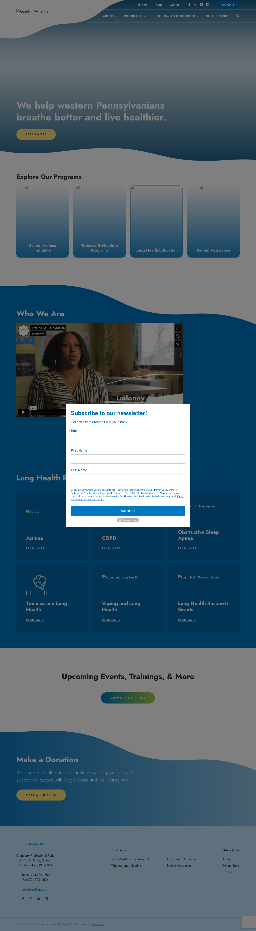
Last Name (79, 470)
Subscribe (128, 510)
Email (75, 430)
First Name (79, 450)
